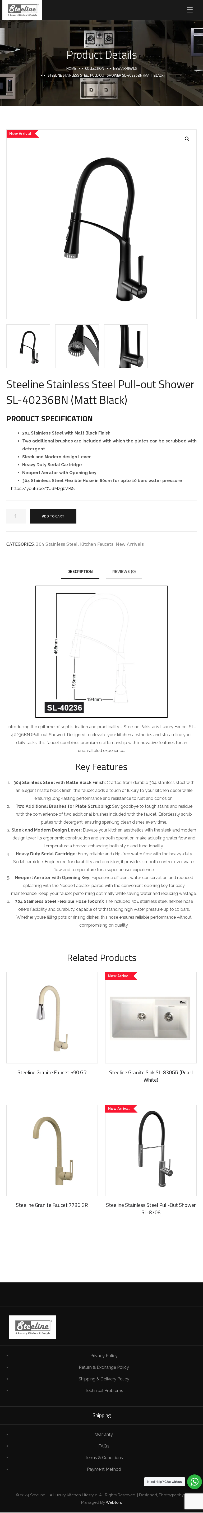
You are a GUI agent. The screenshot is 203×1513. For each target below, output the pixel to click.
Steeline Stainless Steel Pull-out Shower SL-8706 (151, 1208)
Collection (94, 68)
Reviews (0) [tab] (124, 571)
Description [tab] (80, 571)
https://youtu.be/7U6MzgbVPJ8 (43, 488)
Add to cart (53, 516)
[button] (187, 139)
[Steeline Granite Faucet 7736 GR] (52, 1150)
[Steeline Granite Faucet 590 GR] (52, 1017)
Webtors (114, 1502)
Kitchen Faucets (97, 544)
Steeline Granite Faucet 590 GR (52, 1072)
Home (71, 68)
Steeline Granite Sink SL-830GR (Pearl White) (151, 1076)
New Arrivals (125, 68)
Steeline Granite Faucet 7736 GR (52, 1205)
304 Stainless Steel (57, 544)
